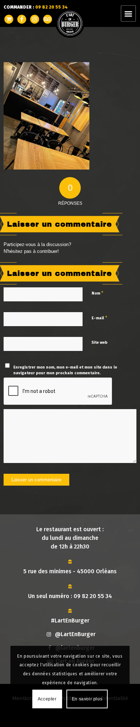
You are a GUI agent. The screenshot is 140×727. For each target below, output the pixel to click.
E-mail (99, 317)
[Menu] (132, 13)
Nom (97, 293)
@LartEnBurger (75, 634)
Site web (99, 342)
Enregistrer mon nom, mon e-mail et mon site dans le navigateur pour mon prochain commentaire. (65, 370)
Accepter (47, 698)
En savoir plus (87, 698)
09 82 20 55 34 (93, 596)
